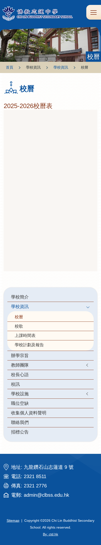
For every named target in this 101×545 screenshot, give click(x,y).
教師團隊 (20, 365)
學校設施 (20, 393)
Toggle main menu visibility (93, 12)
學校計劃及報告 (29, 345)
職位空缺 (20, 403)
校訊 (15, 384)
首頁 (9, 67)
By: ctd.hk (50, 534)
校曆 (19, 317)
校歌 (19, 326)
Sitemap (13, 520)
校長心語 (20, 374)
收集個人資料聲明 (28, 412)
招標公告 (20, 431)
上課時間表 (25, 335)
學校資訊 (60, 67)
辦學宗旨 (20, 355)
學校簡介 (20, 296)
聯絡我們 (20, 422)
